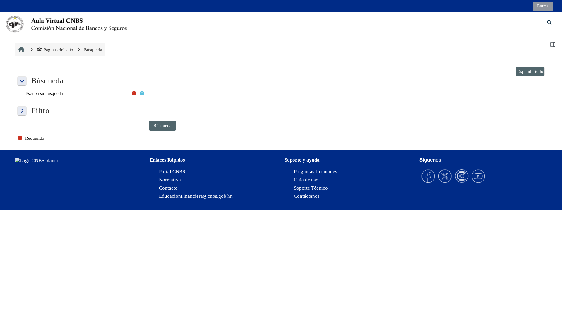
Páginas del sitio (58, 49)
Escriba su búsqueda (44, 93)
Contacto (168, 188)
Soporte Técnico (311, 188)
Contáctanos (307, 196)
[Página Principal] (67, 23)
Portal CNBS (172, 171)
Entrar (542, 5)
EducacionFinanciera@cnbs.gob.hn (196, 196)
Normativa (170, 180)
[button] (530, 71)
